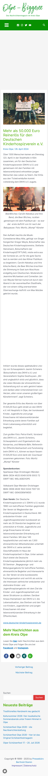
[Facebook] (18, 25)
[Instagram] (22, 25)
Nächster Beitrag (24, 672)
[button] (44, 25)
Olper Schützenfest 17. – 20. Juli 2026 (21, 742)
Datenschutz (30, 765)
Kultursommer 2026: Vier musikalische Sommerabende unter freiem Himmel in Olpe (22, 719)
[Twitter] (26, 25)
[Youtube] (30, 25)
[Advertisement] (24, 56)
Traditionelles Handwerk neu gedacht (21, 711)
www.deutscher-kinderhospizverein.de (22, 623)
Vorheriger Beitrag (24, 667)
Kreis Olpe (8, 149)
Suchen (7, 693)
